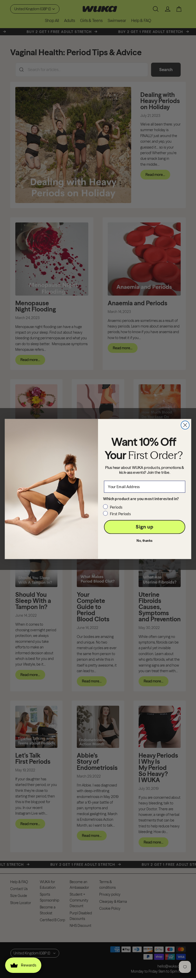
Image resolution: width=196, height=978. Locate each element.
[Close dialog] (185, 425)
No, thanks (145, 540)
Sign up (144, 527)
